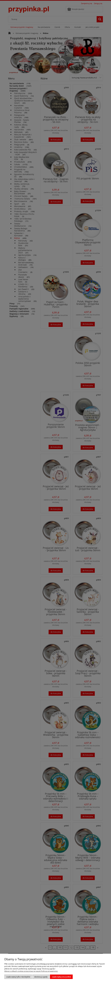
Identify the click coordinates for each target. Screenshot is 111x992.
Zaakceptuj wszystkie (61, 977)
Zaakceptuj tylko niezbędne (18, 977)
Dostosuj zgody (41, 977)
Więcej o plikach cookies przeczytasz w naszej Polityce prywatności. (31, 971)
